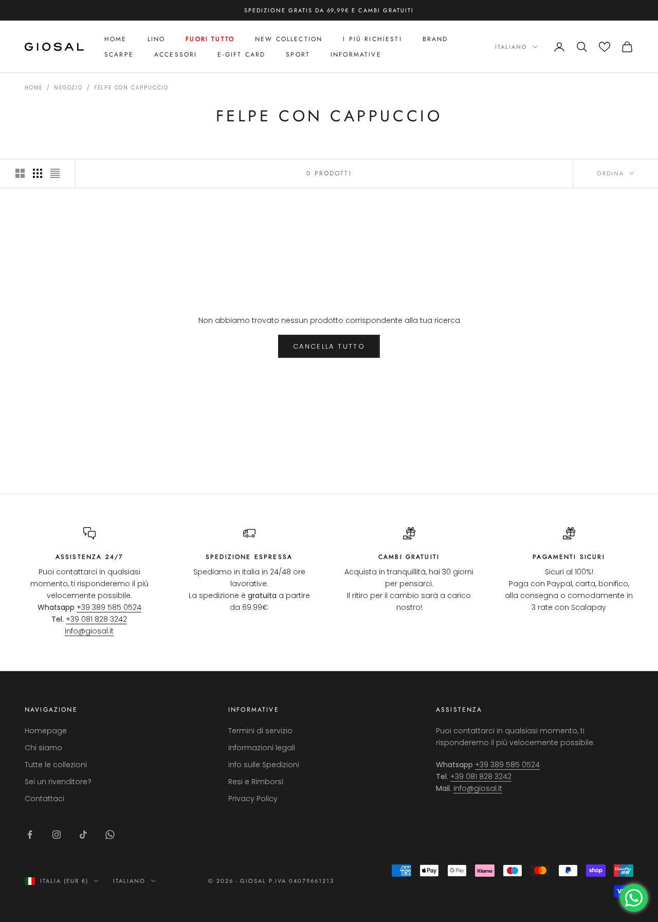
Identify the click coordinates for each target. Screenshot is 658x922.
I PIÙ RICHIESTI (372, 39)
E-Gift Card (241, 54)
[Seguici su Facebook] (30, 834)
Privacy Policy (253, 798)
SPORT (298, 54)
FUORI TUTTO (210, 39)
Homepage (46, 731)
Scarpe (119, 54)
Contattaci (44, 798)
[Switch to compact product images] (55, 173)
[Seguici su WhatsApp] (110, 834)
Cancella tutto (329, 346)
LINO (157, 39)
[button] (604, 46)
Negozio (68, 88)
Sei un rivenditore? (58, 781)
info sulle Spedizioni (263, 765)
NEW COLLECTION (288, 39)
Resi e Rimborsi (255, 781)
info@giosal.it (89, 631)
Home (115, 39)
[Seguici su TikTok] (83, 834)
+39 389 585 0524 (109, 607)
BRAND (435, 39)
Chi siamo (43, 748)
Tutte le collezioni (56, 765)
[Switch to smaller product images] (37, 173)
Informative (356, 54)
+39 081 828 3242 (96, 619)
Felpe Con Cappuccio (131, 88)
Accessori (175, 54)
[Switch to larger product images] (20, 173)
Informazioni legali (261, 748)
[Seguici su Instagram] (56, 834)
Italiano (511, 47)
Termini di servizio (260, 731)
